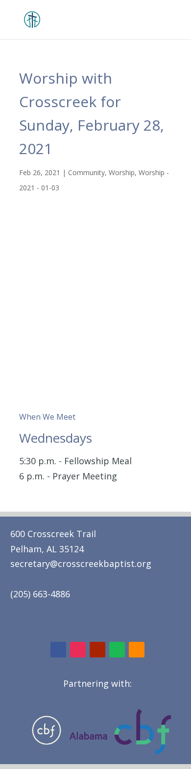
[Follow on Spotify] (117, 649)
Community (86, 172)
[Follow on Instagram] (78, 649)
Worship (122, 172)
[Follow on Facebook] (58, 649)
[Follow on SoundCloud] (136, 649)
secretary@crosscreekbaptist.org (80, 563)
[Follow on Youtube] (97, 649)
